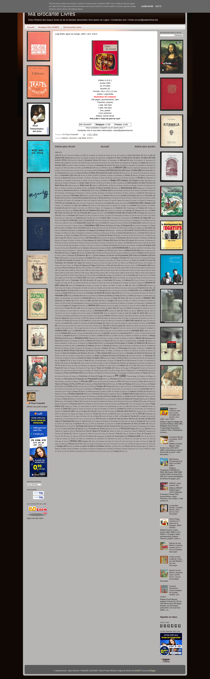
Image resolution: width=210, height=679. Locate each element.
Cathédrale (67, 205)
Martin (82, 341)
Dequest (76, 235)
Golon (92, 288)
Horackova (103, 303)
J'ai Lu (75, 308)
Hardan (109, 295)
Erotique (89, 258)
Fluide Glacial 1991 (112, 270)
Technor (90, 426)
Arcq (97, 168)
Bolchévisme (68, 190)
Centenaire (143, 205)
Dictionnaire (121, 238)
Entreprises (66, 258)
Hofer (127, 300)
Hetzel (131, 298)
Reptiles (76, 396)
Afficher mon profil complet (37, 407)
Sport (150, 419)
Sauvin (81, 409)
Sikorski (84, 416)
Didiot (136, 238)
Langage (99, 323)
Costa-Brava (146, 220)
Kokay (126, 318)
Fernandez (149, 263)
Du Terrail (143, 243)
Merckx (144, 346)
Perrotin (66, 376)
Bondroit (85, 190)
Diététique (144, 238)
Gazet (65, 283)
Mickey (82, 350)
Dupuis (149, 245)
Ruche (96, 404)
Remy (144, 394)
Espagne (115, 258)
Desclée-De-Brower (106, 235)
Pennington (123, 373)
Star (83, 421)
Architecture (88, 168)
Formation (132, 275)
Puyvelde (108, 389)
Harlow (124, 295)
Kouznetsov (58, 320)
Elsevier (71, 255)
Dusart (65, 248)
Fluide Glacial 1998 (117, 273)
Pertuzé (74, 376)
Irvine (131, 305)
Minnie (143, 350)
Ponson (144, 384)
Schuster (58, 411)
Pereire (153, 373)
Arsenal (88, 170)
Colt (96, 218)
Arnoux (71, 170)
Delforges (58, 233)
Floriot (112, 268)
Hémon (94, 298)
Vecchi (144, 438)
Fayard (109, 263)
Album (138, 158)
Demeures (105, 233)
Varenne (127, 438)
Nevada (142, 358)
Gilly (126, 285)
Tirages (132, 429)
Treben (89, 433)
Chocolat (83, 213)
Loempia (135, 330)
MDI (101, 343)
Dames (102, 225)
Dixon (123, 240)
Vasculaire (136, 438)
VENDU (73, 441)
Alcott (73, 160)
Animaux (58, 165)
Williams (76, 449)
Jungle (134, 313)
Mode (65, 353)
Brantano (110, 193)
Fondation (109, 275)
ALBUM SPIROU (61, 160)
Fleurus (72, 268)
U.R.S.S (82, 436)
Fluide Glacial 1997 (102, 273)
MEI (73, 346)
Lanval (116, 323)
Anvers (109, 165)
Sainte (94, 406)
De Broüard (93, 228)
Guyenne (136, 293)
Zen (85, 451)
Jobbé (138, 311)
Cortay (127, 220)
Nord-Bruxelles (102, 360)
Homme (88, 303)
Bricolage (75, 195)
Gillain (120, 285)
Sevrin (119, 414)
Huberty (122, 303)
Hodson (120, 300)
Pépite (131, 373)
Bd (139, 178)
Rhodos (128, 396)
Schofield (120, 409)
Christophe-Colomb (113, 213)
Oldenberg (123, 363)
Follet (94, 275)
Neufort (135, 358)
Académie (92, 155)
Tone (87, 431)
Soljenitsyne (59, 419)
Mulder (96, 355)
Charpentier (58, 210)
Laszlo (60, 325)
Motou (72, 355)
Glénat (141, 285)
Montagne (130, 353)
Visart (107, 444)
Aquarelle (141, 165)
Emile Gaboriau (99, 255)
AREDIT (118, 167)
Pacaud (141, 365)
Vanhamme (111, 438)
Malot (101, 335)
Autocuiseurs (126, 173)
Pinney (95, 381)
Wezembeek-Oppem (140, 446)
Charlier (150, 208)
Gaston (142, 280)
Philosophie (68, 379)
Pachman (150, 365)
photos (105, 379)
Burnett (116, 198)
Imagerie (65, 305)
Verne (124, 441)
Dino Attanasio (89, 240)
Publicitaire (98, 389)
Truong (146, 433)
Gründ (131, 290)
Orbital (63, 365)
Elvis (89, 255)
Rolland (127, 399)
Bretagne (150, 193)
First (129, 265)
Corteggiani (135, 220)
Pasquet (134, 368)
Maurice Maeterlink (61, 343)
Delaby (73, 230)
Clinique (126, 215)
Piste (141, 381)
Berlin (94, 183)
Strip (153, 421)
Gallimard (127, 280)
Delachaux (82, 230)
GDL (71, 283)
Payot (129, 370)
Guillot (74, 293)
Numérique (133, 360)
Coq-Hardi (88, 220)
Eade (102, 248)
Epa (73, 258)
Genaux (85, 283)
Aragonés (58, 168)
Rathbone (58, 394)
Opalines (150, 363)
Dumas (106, 245)
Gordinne (109, 288)
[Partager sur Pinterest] (96, 135)
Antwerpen (100, 165)
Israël (137, 305)
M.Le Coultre (141, 333)
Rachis (83, 391)
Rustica (123, 404)
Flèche (153, 265)
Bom (77, 190)
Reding (105, 394)
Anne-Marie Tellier (71, 165)
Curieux (150, 223)
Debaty (131, 228)
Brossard (116, 195)
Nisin (74, 360)
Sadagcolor (138, 404)
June (126, 313)
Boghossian (141, 188)
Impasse (83, 305)
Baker (96, 175)
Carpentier (150, 200)
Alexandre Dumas (91, 160)
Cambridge (77, 200)
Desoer (125, 235)
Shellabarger (149, 414)
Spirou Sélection (129, 419)
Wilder (65, 449)
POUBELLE (70, 386)
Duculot (90, 245)
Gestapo (79, 285)
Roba (58, 399)
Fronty (145, 278)
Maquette (70, 338)
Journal (96, 313)
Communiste (125, 218)
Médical (150, 343)
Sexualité (127, 414)
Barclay (135, 175)
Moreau (57, 355)
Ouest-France (111, 365)
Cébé (92, 205)
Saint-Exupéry (84, 406)
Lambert (67, 323)
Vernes (130, 441)
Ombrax (142, 363)
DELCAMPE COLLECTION (134, 230)
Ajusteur (111, 158)
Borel (113, 190)
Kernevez (150, 316)
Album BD (147, 158)
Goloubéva (100, 288)
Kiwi (99, 318)
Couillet (64, 223)
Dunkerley (132, 245)
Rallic (110, 391)
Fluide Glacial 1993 (142, 270)
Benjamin (74, 183)
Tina (116, 429)
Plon (73, 384)
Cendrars (124, 205)
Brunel (141, 195)
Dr (115, 243)
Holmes (57, 303)
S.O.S (130, 404)
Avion (76, 175)
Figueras (85, 265)
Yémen (59, 451)
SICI (72, 416)
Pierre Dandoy (59, 381)
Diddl (130, 238)
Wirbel (111, 449)
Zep (98, 451)
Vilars (57, 444)
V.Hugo (57, 438)
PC (135, 370)
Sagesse (67, 406)
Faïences (126, 260)
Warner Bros (118, 446)
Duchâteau (75, 245)
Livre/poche (101, 331)
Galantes (118, 280)
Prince (146, 386)
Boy (95, 193)
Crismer (118, 223)
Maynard (83, 343)
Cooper (80, 220)
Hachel (151, 293)
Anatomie (96, 163)
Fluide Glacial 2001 (61, 275)
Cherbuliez (119, 210)
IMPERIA (91, 305)
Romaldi (144, 399)
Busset (123, 198)
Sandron (57, 409)
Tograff (65, 431)
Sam (127, 406)
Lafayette (119, 320)
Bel (91, 180)
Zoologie (116, 451)
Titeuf (146, 429)
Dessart (133, 235)
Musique (122, 355)
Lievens (128, 328)
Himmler (138, 298)
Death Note (123, 228)
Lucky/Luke (96, 333)
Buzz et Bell (132, 198)
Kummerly (75, 320)
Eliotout (141, 253)
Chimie (60, 213)
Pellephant (99, 373)
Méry (73, 348)
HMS (103, 300)
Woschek (133, 449)
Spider (104, 419)
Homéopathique (78, 303)
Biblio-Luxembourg (118, 183)
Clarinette (81, 215)
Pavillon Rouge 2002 (117, 370)
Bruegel (124, 195)
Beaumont (77, 180)
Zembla (79, 451)
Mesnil (80, 348)
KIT (84, 318)
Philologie (58, 379)
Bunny (101, 198)
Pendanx (114, 373)
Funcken (58, 280)
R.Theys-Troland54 (37, 403)
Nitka (80, 360)
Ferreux (57, 265)
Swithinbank (100, 423)
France (79, 278)
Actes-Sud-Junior (134, 155)
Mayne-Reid (92, 343)
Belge (113, 180)
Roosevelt (85, 401)
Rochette (90, 399)
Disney (106, 240)
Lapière (123, 323)
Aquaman (132, 165)
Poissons (113, 384)
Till (85, 429)
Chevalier (128, 210)
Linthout (58, 330)
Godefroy (68, 288)
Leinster (135, 325)
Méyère (150, 348)
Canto (112, 200)
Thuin (58, 429)
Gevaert (96, 285)
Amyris (76, 163)
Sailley (75, 406)
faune (96, 263)
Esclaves (107, 258)
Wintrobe (93, 449)
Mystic (140, 355)
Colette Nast (69, 218)
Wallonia (92, 446)
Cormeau (113, 220)
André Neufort (114, 163)
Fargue (79, 263)
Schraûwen (149, 409)
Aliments (104, 160)
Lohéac (146, 331)
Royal (151, 401)
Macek (59, 335)
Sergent (80, 414)
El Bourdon (98, 253)
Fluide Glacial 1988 (67, 270)
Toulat (134, 431)
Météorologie (123, 348)
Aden (145, 155)
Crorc (126, 223)
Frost (151, 278)
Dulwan (98, 245)
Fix (134, 265)
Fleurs (64, 268)
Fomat (100, 275)
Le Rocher (94, 325)
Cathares (58, 205)
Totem (119, 431)
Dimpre (65, 240)
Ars (83, 170)
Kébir (115, 316)
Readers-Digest (75, 394)
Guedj (140, 290)
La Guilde (84, 320)
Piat (121, 379)
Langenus (108, 323)
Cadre (147, 198)
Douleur (96, 243)
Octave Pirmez (85, 363)
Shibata (65, 416)
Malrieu (116, 335)
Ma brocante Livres (72, 27)
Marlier (139, 338)
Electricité (107, 253)
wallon (84, 446)
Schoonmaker (138, 409)
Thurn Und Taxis (69, 429)
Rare (141, 391)
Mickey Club (93, 350)
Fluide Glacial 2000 (147, 273)
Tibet (79, 429)
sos (82, 419)
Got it (158, 6)
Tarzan (151, 423)
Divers (115, 240)
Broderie (107, 195)
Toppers (95, 431)
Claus (89, 215)
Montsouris (149, 353)
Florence (105, 268)
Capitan (119, 200)
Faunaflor (88, 263)
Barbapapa (119, 175)
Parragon (126, 368)
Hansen (101, 295)
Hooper (95, 303)
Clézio (109, 215)
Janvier (121, 308)
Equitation (80, 258)
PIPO (119, 381)
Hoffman (134, 300)
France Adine (90, 278)
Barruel (73, 178)
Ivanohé (150, 305)
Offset (95, 363)
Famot (150, 260)
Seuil (112, 414)
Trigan (124, 433)
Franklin (114, 278)
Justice (150, 313)
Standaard (67, 421)
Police (120, 384)
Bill (101, 185)
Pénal (107, 373)
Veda (151, 438)
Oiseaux (114, 363)
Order (76, 365)
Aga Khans (76, 158)
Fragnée (60, 278)
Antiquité (91, 165)
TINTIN (123, 429)
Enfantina (144, 255)
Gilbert (113, 285)
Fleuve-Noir (81, 268)
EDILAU (141, 248)
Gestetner (88, 285)
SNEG (117, 416)
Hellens (57, 298)
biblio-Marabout (132, 183)
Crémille (104, 223)
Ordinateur (83, 365)
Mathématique (131, 341)
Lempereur (58, 328)
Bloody (92, 188)
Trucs (139, 433)
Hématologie (66, 298)
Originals (102, 365)
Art (95, 170)
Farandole (70, 263)
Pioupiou (112, 381)
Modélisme (74, 353)
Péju (83, 373)
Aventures (65, 175)
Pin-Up (84, 381)
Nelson (120, 358)
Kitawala (91, 318)
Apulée (124, 165)
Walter (109, 446)
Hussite (57, 305)
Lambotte (84, 323)
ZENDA (91, 451)
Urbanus (132, 436)
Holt (63, 303)
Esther (132, 258)
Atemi (86, 173)
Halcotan (85, 295)
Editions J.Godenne (76, 250)
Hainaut (76, 295)
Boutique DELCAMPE (48, 27)
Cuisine (134, 223)
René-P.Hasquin (60, 396)
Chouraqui (93, 213)
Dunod (140, 245)
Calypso (68, 200)
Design (118, 235)
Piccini (137, 379)
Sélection (120, 411)
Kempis (121, 316)
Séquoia (73, 414)
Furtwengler (75, 280)
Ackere (108, 155)
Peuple (100, 376)
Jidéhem (126, 311)
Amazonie (139, 160)
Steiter (97, 421)
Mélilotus (91, 346)
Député (68, 235)
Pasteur (150, 368)
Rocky (97, 399)
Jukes (105, 313)
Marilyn (131, 338)
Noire (92, 360)
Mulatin (89, 355)
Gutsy (129, 293)
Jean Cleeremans (60, 311)
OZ (130, 365)
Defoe (57, 230)
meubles (133, 348)
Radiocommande (93, 391)
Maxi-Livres (73, 343)
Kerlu (143, 316)
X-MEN (146, 449)
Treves (96, 433)
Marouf (57, 341)
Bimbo (121, 185)
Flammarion (142, 265)
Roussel (128, 401)
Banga (110, 175)
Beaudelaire (58, 180)
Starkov (90, 421)
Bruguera (133, 195)
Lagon (144, 320)
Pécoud (150, 370)
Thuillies (152, 426)
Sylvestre (110, 423)
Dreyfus (120, 243)
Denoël (141, 233)
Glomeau (150, 285)
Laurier (79, 325)
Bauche (110, 178)
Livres (110, 331)
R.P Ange (67, 391)
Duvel (78, 248)
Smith (110, 416)
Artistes (128, 170)
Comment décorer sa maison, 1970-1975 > (176, 439)
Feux (69, 265)
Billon (106, 185)
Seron (88, 414)
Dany (118, 225)
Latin (65, 325)
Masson (122, 341)
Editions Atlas (150, 248)
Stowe (133, 421)
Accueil (30, 27)
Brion (99, 195)
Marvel (107, 341)
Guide (65, 293)
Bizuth (141, 185)
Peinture (75, 373)
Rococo (105, 399)
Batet (103, 178)
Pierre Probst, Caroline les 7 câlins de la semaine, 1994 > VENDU (175, 523)
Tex (119, 426)
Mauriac (150, 341)
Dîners (72, 240)
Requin (84, 396)
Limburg (141, 328)
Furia (66, 280)
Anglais (143, 163)
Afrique (67, 158)
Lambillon (76, 323)
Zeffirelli (72, 451)
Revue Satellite (111, 396)
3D (62, 155)
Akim (119, 158)
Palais (65, 368)
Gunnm (81, 293)
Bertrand (101, 183)
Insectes (124, 305)
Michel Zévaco (70, 350)
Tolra (71, 431)
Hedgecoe (139, 295)
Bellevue (150, 180)
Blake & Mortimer (60, 188)
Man (122, 335)
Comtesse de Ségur (140, 218)
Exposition (102, 260)
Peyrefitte (109, 376)
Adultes (58, 158)
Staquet (77, 421)
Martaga (75, 341)
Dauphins (145, 225)
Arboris (72, 168)
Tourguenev (149, 431)
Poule (79, 386)
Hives (96, 300)
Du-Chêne (152, 243)
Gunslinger (90, 293)
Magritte (67, 335)
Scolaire (84, 411)
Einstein (82, 253)
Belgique (124, 180)
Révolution (92, 396)
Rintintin (147, 396)
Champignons (107, 208)
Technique (80, 426)
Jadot (97, 308)
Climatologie (117, 215)
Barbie (127, 175)
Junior (141, 313)
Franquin (122, 278)
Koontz (150, 318)
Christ (101, 213)
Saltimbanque (112, 406)
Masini (115, 341)
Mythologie (149, 355)
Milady (110, 350)
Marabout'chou (93, 338)
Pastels (142, 368)
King (56, 318)
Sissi (97, 416)
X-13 (139, 449)
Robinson (73, 399)
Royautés (73, 404)
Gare (135, 280)
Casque (116, 203)
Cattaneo (64, 138)
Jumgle (119, 313)
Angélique (125, 163)
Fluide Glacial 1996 (87, 273)
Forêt (124, 275)
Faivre (134, 260)
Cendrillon (133, 205)
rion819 (137, 671)
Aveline (144, 173)
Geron (71, 285)
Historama (58, 300)
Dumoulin (123, 245)
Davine (69, 228)
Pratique (100, 386)
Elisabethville (151, 253)
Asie (153, 170)
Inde (110, 305)
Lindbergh (150, 328)
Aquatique (150, 165)
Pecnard (142, 370)
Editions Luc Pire (104, 250)
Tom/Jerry (79, 431)
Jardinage (137, 308)
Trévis (103, 433)
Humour (150, 303)
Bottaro (128, 190)
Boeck (116, 188)
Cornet (120, 220)
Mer (121, 346)
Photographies (93, 379)
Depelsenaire (59, 235)
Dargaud (126, 225)
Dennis (134, 233)
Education (58, 253)
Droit (127, 243)
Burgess (109, 198)
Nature (97, 358)
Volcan (144, 444)
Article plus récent (65, 146)
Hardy (117, 295)
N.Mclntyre (58, 358)
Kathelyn (107, 316)
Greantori (87, 290)
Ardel (110, 168)
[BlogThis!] (90, 135)
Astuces (71, 173)
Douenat (89, 243)
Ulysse (109, 436)
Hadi (69, 295)
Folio (87, 275)
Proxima (78, 389)
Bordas (104, 190)
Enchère (112, 255)
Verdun (109, 441)
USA (142, 436)
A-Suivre (69, 155)
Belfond (105, 180)
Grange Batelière (61, 290)
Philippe (150, 376)
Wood (125, 449)
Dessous (141, 235)
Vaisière (73, 438)
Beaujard (68, 180)
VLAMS (130, 444)
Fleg (58, 268)
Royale (57, 404)
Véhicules (58, 441)
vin (79, 444)
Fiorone (122, 265)
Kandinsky (90, 316)
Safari (147, 404)
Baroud (65, 178)
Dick (105, 238)
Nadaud (66, 358)
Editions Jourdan (90, 250)
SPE (97, 419)
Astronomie (61, 173)
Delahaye (102, 230)
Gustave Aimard (111, 293)
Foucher (141, 275)
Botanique (120, 190)
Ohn (106, 363)
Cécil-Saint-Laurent (103, 205)
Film (108, 265)
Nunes (141, 360)
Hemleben (76, 298)
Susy (86, 423)
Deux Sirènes (73, 238)
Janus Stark (112, 308)
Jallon (103, 308)
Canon (106, 200)
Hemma (85, 298)
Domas (66, 243)
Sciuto (77, 411)
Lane (91, 323)
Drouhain (135, 243)
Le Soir (112, 325)
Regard (112, 394)
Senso (145, 411)
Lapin (129, 323)
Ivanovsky (58, 308)
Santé (65, 409)
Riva (153, 396)
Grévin (110, 290)
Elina (134, 253)
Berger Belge (84, 183)
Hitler (89, 300)
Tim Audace (92, 429)
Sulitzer (59, 423)
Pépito (138, 373)
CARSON (58, 203)
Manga (152, 335)
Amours (58, 163)
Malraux (108, 335)
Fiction (76, 265)
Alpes (131, 160)
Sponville (141, 419)
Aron (77, 170)
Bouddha (144, 190)
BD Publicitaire (148, 178)
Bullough (93, 198)
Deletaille (150, 230)
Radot (103, 391)
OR (56, 365)
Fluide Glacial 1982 (123, 268)
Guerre (147, 290)
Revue (100, 396)
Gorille (116, 288)
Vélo (65, 441)
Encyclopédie (123, 255)
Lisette (69, 331)
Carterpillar (69, 203)
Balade (103, 175)
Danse (110, 225)
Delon (73, 233)
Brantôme (119, 193)
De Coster (103, 228)
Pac (134, 365)
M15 (149, 333)
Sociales (125, 416)
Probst (153, 386)
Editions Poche (131, 250)
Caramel (127, 200)
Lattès (72, 325)
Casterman (133, 203)
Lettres (87, 328)
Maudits (142, 341)
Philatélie (142, 376)
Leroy (66, 328)
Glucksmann (59, 288)
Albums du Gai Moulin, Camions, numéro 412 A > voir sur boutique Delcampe (176, 547)
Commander (114, 218)
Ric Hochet (138, 396)
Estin (138, 258)
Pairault (57, 368)
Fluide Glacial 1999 (132, 273)
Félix (115, 263)
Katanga (99, 316)
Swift (92, 423)
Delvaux (97, 233)
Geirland (78, 283)
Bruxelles (149, 195)
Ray (65, 394)
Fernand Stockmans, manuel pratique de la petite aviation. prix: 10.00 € (171, 591)
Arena (129, 168)
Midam (103, 350)
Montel (139, 353)
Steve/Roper (114, 421)
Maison (75, 335)
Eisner (89, 253)
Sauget (74, 409)
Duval (72, 248)
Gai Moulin (108, 280)
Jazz (151, 308)
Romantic (60, 401)
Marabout (79, 338)
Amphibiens (67, 163)
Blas (85, 188)
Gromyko (124, 290)
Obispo (66, 363)
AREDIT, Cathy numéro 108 (175, 484)
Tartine (143, 423)
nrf (125, 360)
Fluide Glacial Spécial (77, 275)
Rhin (121, 396)
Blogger (153, 671)
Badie (90, 175)
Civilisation (71, 215)
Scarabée (103, 409)
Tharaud (133, 426)
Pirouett (134, 381)
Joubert (88, 313)
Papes (99, 368)
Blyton (100, 188)
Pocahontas (88, 384)
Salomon (102, 406)
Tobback (57, 431)
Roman (152, 399)
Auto (117, 173)
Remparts (136, 394)
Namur (74, 358)
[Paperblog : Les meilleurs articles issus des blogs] (38, 494)
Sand (143, 406)
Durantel (57, 248)
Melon (99, 346)
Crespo (111, 223)
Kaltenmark (75, 316)
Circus (63, 215)
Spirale (111, 419)
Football (117, 275)
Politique (128, 384)
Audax (110, 173)
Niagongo (150, 358)
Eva (85, 260)
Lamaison (58, 323)
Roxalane (144, 401)
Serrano (95, 414)
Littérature (78, 331)
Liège (114, 328)
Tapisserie (127, 423)
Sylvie (118, 423)
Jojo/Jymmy (59, 313)
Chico (146, 210)
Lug (104, 333)
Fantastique (59, 263)
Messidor (97, 348)
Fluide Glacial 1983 (138, 268)
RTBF (82, 404)
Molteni (92, 353)
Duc (67, 245)
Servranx (104, 414)
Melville (106, 346)
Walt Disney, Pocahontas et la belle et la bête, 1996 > (175, 462)
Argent (136, 168)
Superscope (68, 423)
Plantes (57, 384)
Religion (126, 394)
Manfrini (144, 335)
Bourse (89, 193)
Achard (100, 155)
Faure (102, 263)
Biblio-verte (84, 185)
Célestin (115, 205)
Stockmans (124, 421)
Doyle (110, 243)
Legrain (120, 325)
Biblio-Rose (59, 185)
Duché (83, 245)
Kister (78, 318)
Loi (152, 331)
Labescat (111, 320)
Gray (79, 290)
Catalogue (148, 203)
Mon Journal (102, 353)
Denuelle (150, 233)
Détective (150, 235)
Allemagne (113, 160)
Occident (74, 363)
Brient (93, 195)
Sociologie (142, 416)
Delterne (89, 233)
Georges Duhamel (137, 283)
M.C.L (133, 333)
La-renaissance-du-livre (98, 320)
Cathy (76, 205)
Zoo (109, 451)
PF (117, 375)
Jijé (132, 311)
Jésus (90, 311)
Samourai (136, 406)
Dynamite (95, 248)
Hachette (59, 295)
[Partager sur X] (92, 135)
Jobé (145, 311)
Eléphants (127, 253)
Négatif (113, 358)
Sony (77, 419)
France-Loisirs (103, 278)
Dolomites (58, 243)
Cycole (65, 225)
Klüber (106, 318)
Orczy (69, 365)
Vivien (123, 444)
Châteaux (92, 210)
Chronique (140, 213)
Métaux (105, 348)
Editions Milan (117, 250)
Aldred (80, 160)
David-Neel (60, 228)
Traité (74, 433)
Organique (93, 365)
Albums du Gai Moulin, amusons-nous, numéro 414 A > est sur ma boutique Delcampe (171, 575)
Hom (69, 303)
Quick (135, 389)
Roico (120, 399)
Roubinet (102, 401)
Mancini (128, 335)
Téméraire (100, 426)
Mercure (152, 346)
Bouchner (136, 190)
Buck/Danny (67, 198)
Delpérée (81, 233)
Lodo (126, 331)
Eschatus (98, 258)
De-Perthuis (112, 228)
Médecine (141, 343)
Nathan (89, 358)
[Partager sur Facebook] (94, 135)
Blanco (71, 188)
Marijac (124, 338)
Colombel (89, 218)
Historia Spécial (79, 300)
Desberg (93, 235)
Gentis (108, 283)
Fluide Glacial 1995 (72, 273)
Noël (86, 360)
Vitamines (115, 444)
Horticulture (113, 303)
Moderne (84, 353)
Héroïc (123, 298)
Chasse (76, 210)
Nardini (81, 358)
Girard (133, 285)
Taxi (65, 426)
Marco (112, 338)
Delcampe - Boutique (115, 230)
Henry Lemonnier (104, 298)
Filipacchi (94, 265)
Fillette (103, 265)
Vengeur (85, 441)
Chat (83, 210)
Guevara (57, 293)
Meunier (141, 348)
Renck (151, 394)
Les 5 (72, 328)
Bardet (143, 175)
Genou (101, 283)
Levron (94, 328)
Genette (93, 283)
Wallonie (101, 446)
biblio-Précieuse (147, 183)
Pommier (137, 384)
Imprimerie (103, 305)
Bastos (89, 178)
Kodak (119, 318)
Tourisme (58, 433)
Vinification (99, 444)
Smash (104, 416)
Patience (57, 370)
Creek (96, 223)
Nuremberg (149, 360)
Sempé (138, 411)
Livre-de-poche (90, 331)
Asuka (78, 173)
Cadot (140, 198)
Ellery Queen (61, 255)
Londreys (74, 333)
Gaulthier (58, 283)
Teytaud (125, 426)
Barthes (81, 178)
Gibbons (105, 285)
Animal (151, 163)
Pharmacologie (131, 376)
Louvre (87, 333)
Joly (67, 313)
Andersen (105, 163)
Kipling (63, 318)
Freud (138, 278)
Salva (121, 406)
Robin (65, 399)
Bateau (96, 178)
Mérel (59, 348)
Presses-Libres (119, 386)
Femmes (140, 263)
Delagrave (92, 230)
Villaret (63, 444)
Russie (109, 404)
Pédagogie (58, 373)
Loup (81, 333)
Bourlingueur (71, 193)
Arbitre (66, 168)
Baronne (150, 175)
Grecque (102, 290)
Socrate (150, 416)
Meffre (67, 346)
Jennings (82, 311)
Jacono (82, 308)
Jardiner (145, 308)
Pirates (126, 381)
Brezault (66, 195)
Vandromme (101, 438)
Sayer (96, 409)
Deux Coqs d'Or (60, 238)
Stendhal (105, 421)
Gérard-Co (150, 282)
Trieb (117, 433)
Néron (128, 358)
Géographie (116, 283)
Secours (99, 411)
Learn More (147, 6)
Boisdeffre (58, 190)
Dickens (112, 238)
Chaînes (97, 208)
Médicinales (58, 346)
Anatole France (86, 163)
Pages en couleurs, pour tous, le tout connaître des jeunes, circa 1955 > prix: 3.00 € (170, 414)
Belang (97, 180)
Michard (58, 350)
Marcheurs (104, 338)
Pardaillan (107, 368)
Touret (140, 431)
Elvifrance (81, 255)
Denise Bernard (123, 233)
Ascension (146, 170)
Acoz (114, 155)
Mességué (88, 348)
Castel (124, 203)
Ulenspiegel (100, 436)
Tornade (103, 431)
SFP (133, 414)
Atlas (93, 173)
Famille (142, 260)
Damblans (90, 225)
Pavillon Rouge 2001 (100, 370)
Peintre (66, 373)
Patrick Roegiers (78, 370)
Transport (82, 433)
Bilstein (113, 185)
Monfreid (114, 353)
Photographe (79, 379)
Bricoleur (86, 195)
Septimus (65, 414)
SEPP (57, 414)
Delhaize (66, 233)
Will (70, 449)
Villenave (71, 444)
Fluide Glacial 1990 (97, 270)
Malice (94, 335)
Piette (69, 381)
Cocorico (145, 215)
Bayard (126, 178)
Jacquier (90, 308)
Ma (154, 333)
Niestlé (62, 360)
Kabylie (66, 316)
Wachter (69, 446)
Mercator (128, 346)
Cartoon (109, 203)
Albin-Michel (128, 158)
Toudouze (126, 431)
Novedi (118, 360)
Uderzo (90, 436)
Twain (68, 436)
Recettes (96, 394)
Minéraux (135, 350)
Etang (144, 258)
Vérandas (101, 441)
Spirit (118, 419)
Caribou (141, 200)
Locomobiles (118, 331)
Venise (93, 441)
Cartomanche (99, 203)
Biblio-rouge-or (72, 185)
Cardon (134, 200)
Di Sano (90, 238)
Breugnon (58, 195)
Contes (71, 220)
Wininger (85, 449)
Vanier (120, 438)
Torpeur (111, 431)
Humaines (130, 303)
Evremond (92, 260)
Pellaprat (90, 373)
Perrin (59, 376)
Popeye (152, 384)
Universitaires (120, 436)
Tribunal (110, 433)
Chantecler (119, 208)
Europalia (69, 260)
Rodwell (112, 399)
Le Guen (86, 325)
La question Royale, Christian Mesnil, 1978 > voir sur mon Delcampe (176, 509)
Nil (69, 360)
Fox (147, 275)
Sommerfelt (69, 419)
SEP (151, 411)
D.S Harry (73, 225)
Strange (140, 421)
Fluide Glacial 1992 (127, 270)
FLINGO (97, 268)
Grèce (94, 290)
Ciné (56, 215)
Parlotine (117, 368)
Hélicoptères (149, 295)
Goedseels (77, 288)
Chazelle (110, 210)
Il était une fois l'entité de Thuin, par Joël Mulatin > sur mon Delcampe (176, 561)
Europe (77, 260)
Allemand (123, 160)
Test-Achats (111, 426)
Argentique (143, 168)
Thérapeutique (142, 426)
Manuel (61, 338)
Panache (81, 368)
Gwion (144, 293)
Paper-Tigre (90, 368)
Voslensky (152, 444)
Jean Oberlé (73, 311)
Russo (116, 404)
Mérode (66, 348)
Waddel (77, 446)
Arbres (79, 168)
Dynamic (86, 248)
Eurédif (59, 260)
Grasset (73, 290)
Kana (83, 316)
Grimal (116, 290)
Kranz (67, 320)
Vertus (138, 441)
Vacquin (65, 438)
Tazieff (71, 426)
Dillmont (57, 240)
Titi (152, 429)
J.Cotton (67, 308)
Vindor (85, 444)
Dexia (82, 238)
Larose (143, 323)
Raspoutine (149, 391)
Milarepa (118, 350)
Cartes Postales (87, 203)
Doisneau (150, 240)
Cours (71, 223)
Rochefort (81, 399)
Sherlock (57, 416)
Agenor (93, 158)
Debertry (139, 228)
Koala (112, 318)
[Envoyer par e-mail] (88, 135)
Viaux (144, 441)
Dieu (151, 238)
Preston (129, 386)
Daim (81, 225)
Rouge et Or (111, 401)
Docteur (131, 240)
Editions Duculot (62, 250)
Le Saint (104, 325)
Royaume (65, 404)
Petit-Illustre (83, 376)
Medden (131, 343)
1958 (56, 155)
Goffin (85, 288)
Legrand (128, 325)
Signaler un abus (168, 617)
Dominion (74, 243)
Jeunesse (73, 138)
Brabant (102, 193)
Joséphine (74, 313)
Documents (140, 240)
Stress (148, 421)
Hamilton (93, 295)
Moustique (80, 355)
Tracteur (66, 433)
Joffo (151, 311)
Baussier (118, 178)
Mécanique (121, 343)
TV (62, 436)
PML (79, 384)
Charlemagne (131, 208)
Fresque (131, 278)
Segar (112, 411)
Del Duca (64, 230)
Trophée (131, 433)
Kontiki (143, 318)
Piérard (144, 379)
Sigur (77, 416)
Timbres (102, 429)
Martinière (99, 341)
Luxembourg (123, 333)
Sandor (150, 406)
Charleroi (141, 208)
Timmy (110, 429)
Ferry (64, 265)
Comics (103, 218)
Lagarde (137, 320)
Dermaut (85, 235)
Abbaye (77, 155)
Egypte (74, 253)
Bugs (86, 198)
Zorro (123, 451)
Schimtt (111, 409)
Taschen (58, 426)
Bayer (133, 178)
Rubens (89, 404)
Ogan (101, 363)
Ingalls (116, 305)
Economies (132, 248)
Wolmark (118, 449)
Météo (114, 348)
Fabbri (118, 260)
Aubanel (102, 173)
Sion (91, 416)
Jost (81, 313)
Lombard (63, 333)
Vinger (91, 444)
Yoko (65, 451)
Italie (143, 305)
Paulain (88, 370)
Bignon (94, 185)
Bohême (150, 188)
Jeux (118, 311)
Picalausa (128, 379)
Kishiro (71, 318)
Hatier (131, 295)
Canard (92, 200)
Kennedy (129, 316)
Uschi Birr (150, 436)
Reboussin (87, 394)
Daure (153, 225)
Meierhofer (81, 346)
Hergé (115, 298)
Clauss (102, 215)
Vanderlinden (90, 438)
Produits (59, 389)
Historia (68, 300)
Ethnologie (152, 258)
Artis (119, 170)
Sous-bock (89, 419)
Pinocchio (103, 381)
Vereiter (116, 441)
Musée (113, 355)
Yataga (153, 449)
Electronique (117, 253)
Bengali (65, 183)
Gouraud (132, 288)
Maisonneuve (84, 335)
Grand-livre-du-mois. (145, 288)
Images (74, 305)
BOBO (108, 188)
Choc (75, 213)
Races (75, 391)
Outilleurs (122, 365)
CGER (90, 208)
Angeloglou (134, 163)
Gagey (99, 280)
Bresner (141, 193)
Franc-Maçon (70, 278)
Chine (68, 213)
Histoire (147, 298)
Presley (109, 386)
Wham (151, 446)
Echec (109, 248)
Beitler (85, 180)
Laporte (136, 323)
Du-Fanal (60, 245)
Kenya (137, 316)
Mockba (57, 353)
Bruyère (58, 198)
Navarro (106, 358)
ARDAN (103, 168)
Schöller (129, 409)
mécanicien (110, 343)
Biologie (134, 185)
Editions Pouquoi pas (146, 250)
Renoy (70, 396)
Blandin (79, 188)
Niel (56, 360)
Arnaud (64, 170)
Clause (95, 215)
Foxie (153, 275)
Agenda (85, 158)
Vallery (81, 438)
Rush (102, 404)
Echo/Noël (119, 248)
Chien (152, 210)
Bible (108, 183)
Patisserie (66, 370)
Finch (115, 265)
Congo (63, 220)
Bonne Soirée (94, 190)
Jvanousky (58, 316)
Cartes (77, 203)
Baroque (57, 178)
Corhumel (104, 220)
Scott (92, 411)
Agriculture (101, 158)
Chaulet (101, 210)
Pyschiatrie (127, 389)
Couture (88, 223)
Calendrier (60, 200)
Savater (88, 409)
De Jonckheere (80, 228)
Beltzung (57, 183)
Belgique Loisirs (138, 180)
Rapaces (133, 391)
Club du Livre (136, 215)
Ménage (114, 346)
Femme (131, 263)
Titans (140, 429)
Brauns (133, 193)
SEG (106, 411)
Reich (118, 394)
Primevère (138, 386)
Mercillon (136, 346)
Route (136, 401)
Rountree (121, 401)
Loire (56, 333)
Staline (57, 421)
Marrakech (66, 341)
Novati (111, 360)
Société (133, 416)
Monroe (121, 353)
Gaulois (150, 280)
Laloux (151, 320)
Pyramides (117, 389)
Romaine (136, 399)
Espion (124, 258)
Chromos (129, 213)
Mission (150, 350)
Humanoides (140, 303)
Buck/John (77, 198)
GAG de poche (88, 280)
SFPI (140, 414)
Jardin (129, 308)
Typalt (74, 436)
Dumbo (114, 245)
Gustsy (122, 293)
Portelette (60, 386)
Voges (137, 444)
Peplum (145, 373)
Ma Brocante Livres (51, 14)
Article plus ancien (145, 146)
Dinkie (79, 240)
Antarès (82, 165)
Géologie (125, 283)
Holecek (142, 300)
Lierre (121, 328)
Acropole (122, 155)
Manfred (136, 335)
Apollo (117, 165)
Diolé (99, 240)
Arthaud (101, 170)
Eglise (67, 253)
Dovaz (104, 243)
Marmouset (149, 338)
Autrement (136, 173)
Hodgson (111, 300)
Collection (79, 218)
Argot (151, 168)
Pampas (72, 368)
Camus (85, 200)
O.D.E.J (90, 138)
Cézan (82, 208)
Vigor (151, 441)
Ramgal (116, 391)
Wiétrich (57, 449)
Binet (127, 185)
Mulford (105, 355)
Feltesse (123, 263)
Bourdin (62, 193)
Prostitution (69, 389)
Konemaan (134, 318)
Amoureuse (149, 160)
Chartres (67, 210)
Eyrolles (110, 260)
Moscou (65, 355)
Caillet (153, 198)
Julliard (112, 313)
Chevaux (138, 210)
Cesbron (74, 208)
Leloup (143, 325)
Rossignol (94, 401)
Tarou (136, 423)
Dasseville (136, 225)
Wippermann (102, 449)
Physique (113, 379)
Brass (127, 193)
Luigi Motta (82, 138)
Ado (151, 155)
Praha (86, 386)
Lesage (79, 328)
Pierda (151, 379)
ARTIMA (110, 170)
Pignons (76, 381)
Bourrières (81, 193)
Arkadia (57, 170)
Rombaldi (69, 401)
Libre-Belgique (104, 328)
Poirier (104, 384)
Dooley (81, 243)
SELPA (130, 411)
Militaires (126, 350)
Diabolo (99, 238)
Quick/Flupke (145, 389)
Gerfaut (62, 285)
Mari (117, 338)
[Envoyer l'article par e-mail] (83, 134)
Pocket (96, 384)
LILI (135, 328)
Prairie (92, 386)
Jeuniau (111, 311)
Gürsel (99, 293)
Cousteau (79, 223)
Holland (150, 300)
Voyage (60, 446)
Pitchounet (149, 381)
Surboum (78, 423)
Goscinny (124, 288)
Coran (97, 220)
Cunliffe (143, 223)
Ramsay (124, 391)
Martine (90, 341)
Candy (99, 200)
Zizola (103, 451)
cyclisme (58, 225)
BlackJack (149, 185)
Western (128, 446)
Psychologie (87, 389)
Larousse (151, 323)
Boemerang (126, 188)
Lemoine (150, 325)
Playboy (66, 384)
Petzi (93, 376)
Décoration (149, 228)
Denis (113, 233)
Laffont (127, 320)
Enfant (135, 255)
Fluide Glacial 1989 (82, 270)
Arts (135, 170)
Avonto (83, 175)
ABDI (84, 155)
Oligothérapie (133, 363)
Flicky (90, 268)
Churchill (150, 213)
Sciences (66, 411)
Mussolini (132, 355)
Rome (76, 401)
